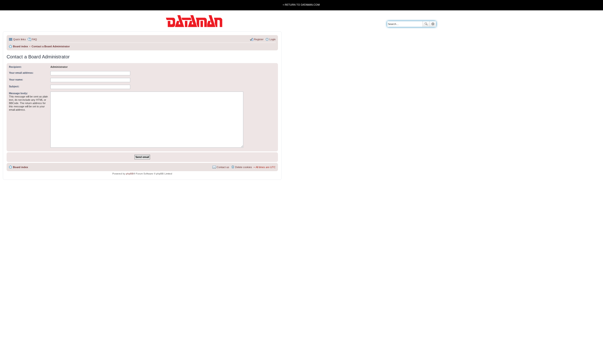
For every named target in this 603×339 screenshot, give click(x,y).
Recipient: (15, 66)
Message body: (18, 93)
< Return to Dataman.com (301, 4)
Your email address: (21, 72)
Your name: (16, 79)
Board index (20, 167)
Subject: (14, 86)
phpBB (130, 173)
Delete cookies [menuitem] (243, 167)
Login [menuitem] (272, 39)
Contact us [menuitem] (223, 167)
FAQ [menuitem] (34, 39)
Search (426, 24)
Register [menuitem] (259, 39)
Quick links (19, 39)
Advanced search (433, 24)
